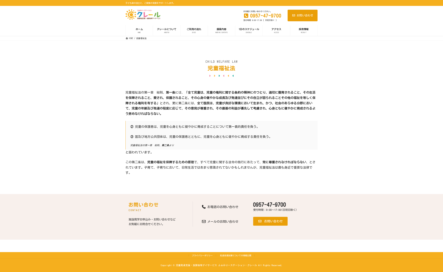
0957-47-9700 (269, 204)
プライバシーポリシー (202, 255)
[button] (270, 221)
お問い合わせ (305, 15)
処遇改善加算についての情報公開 (235, 255)
